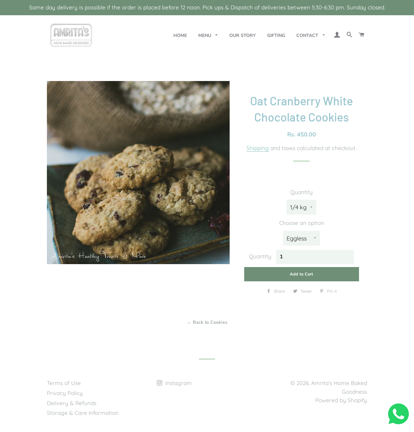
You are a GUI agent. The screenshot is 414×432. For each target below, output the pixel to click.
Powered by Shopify (341, 400)
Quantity (301, 192)
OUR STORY (242, 35)
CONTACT (308, 35)
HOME (180, 35)
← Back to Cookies (207, 322)
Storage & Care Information (82, 412)
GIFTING (276, 35)
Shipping (257, 148)
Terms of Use (64, 382)
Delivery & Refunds (71, 403)
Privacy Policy (65, 393)
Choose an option (301, 222)
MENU (205, 35)
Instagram (178, 382)
